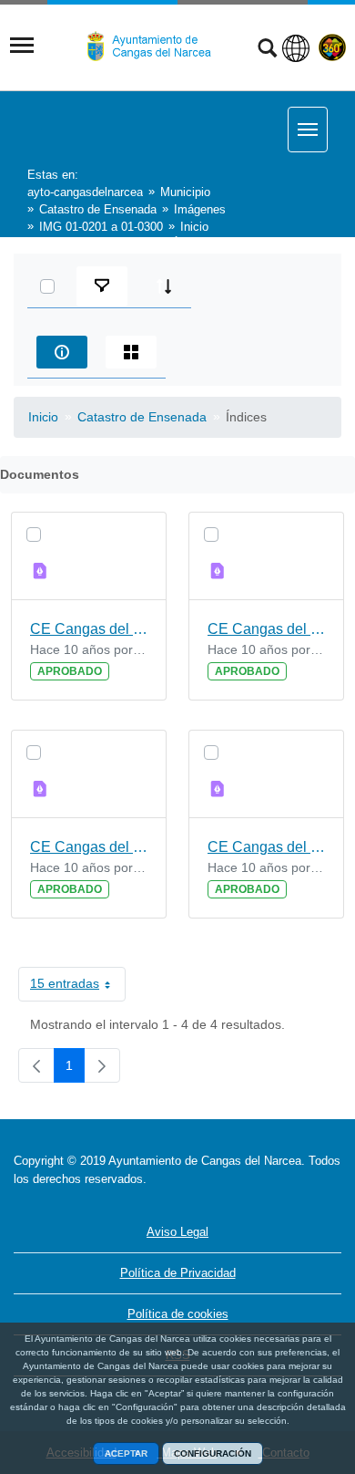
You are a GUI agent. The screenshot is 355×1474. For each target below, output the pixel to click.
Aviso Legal (177, 1232)
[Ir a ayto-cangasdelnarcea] (156, 46)
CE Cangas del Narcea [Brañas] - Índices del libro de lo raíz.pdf (266, 847)
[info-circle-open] (61, 352)
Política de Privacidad (178, 1273)
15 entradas (78, 987)
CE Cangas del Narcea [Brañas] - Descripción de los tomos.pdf (88, 629)
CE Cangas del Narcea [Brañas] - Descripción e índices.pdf (266, 629)
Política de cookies (177, 1314)
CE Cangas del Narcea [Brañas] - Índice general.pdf (88, 847)
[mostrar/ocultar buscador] (267, 50)
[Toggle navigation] (22, 45)
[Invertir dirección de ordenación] (163, 286)
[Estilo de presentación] (131, 352)
